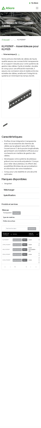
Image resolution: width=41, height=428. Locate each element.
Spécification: (10, 195)
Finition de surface (9, 221)
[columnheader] (7, 234)
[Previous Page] (10, 267)
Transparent (7, 213)
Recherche (32, 229)
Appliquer (16, 213)
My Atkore (34, 3)
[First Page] (5, 267)
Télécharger (9, 190)
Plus (24, 239)
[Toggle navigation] (37, 8)
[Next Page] (31, 267)
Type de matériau (9, 217)
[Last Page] (36, 267)
